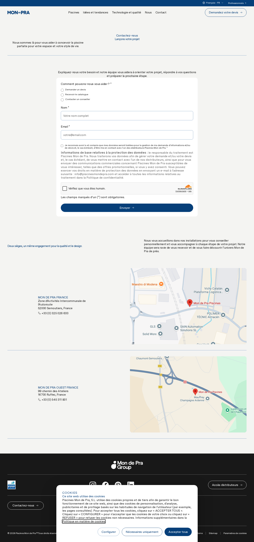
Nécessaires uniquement (142, 532)
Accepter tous (178, 532)
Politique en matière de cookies (83, 521)
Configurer (109, 532)
